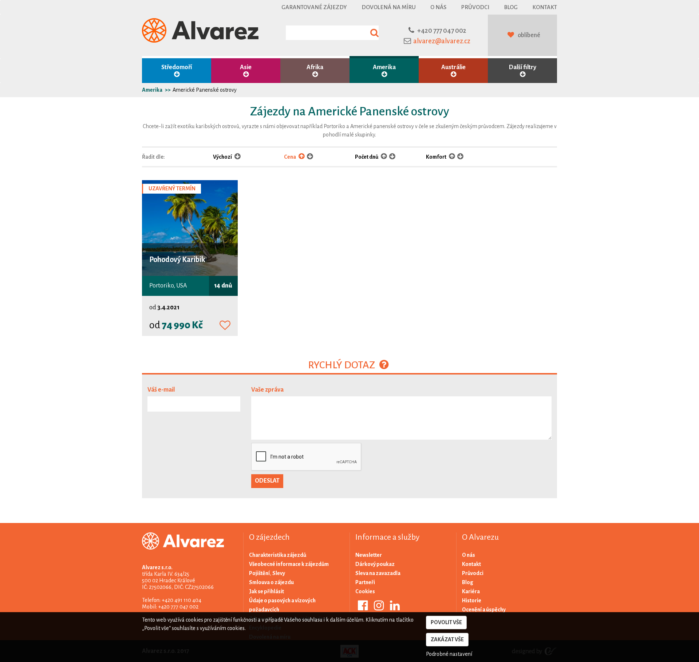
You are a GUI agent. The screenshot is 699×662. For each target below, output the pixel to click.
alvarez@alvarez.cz (441, 41)
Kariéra (471, 591)
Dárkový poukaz (375, 564)
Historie (471, 600)
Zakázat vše (447, 639)
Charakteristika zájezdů (277, 555)
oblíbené (529, 35)
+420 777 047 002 (441, 30)
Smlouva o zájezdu (271, 582)
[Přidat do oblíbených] (225, 325)
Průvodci (475, 7)
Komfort (436, 157)
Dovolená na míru (389, 7)
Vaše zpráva (267, 390)
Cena (290, 157)
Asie (246, 67)
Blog (511, 7)
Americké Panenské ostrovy (205, 90)
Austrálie (453, 67)
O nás (438, 7)
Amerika (384, 67)
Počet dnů (367, 157)
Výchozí (223, 157)
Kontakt (544, 7)
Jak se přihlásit (266, 591)
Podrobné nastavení (449, 654)
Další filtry (522, 67)
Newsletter (368, 555)
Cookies (365, 591)
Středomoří (176, 67)
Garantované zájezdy (314, 7)
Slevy (278, 573)
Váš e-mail (161, 390)
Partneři (365, 582)
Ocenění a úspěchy (484, 610)
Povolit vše (446, 622)
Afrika (315, 67)
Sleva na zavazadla (377, 573)
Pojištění (259, 573)
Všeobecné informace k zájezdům (289, 564)
